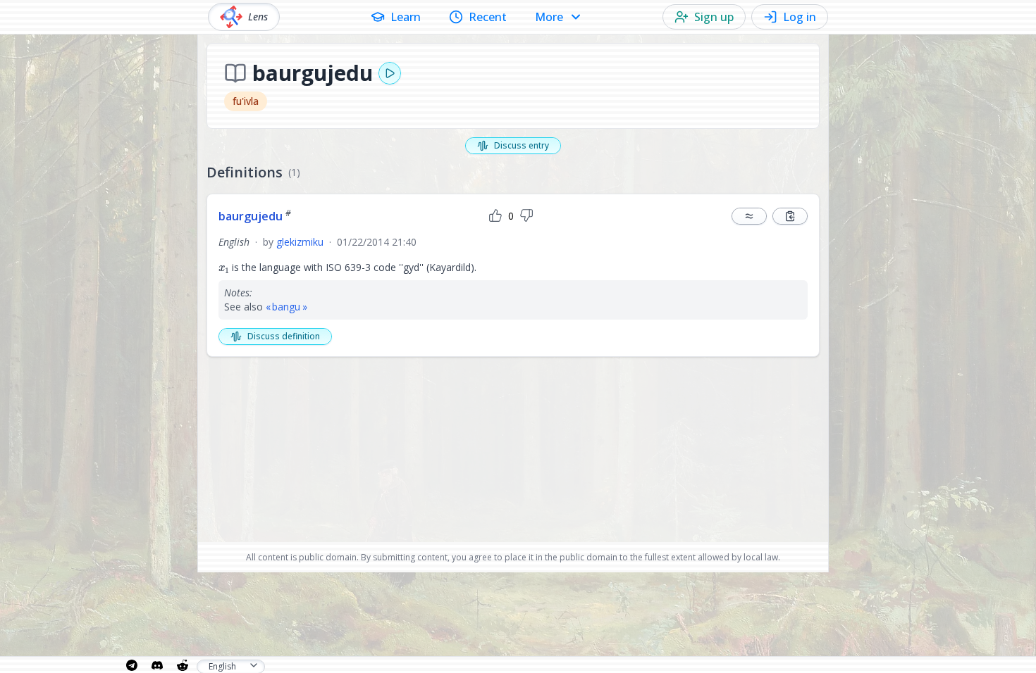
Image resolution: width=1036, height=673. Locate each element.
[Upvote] (495, 216)
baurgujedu (254, 216)
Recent (488, 17)
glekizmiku (299, 242)
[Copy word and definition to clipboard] (790, 216)
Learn (405, 17)
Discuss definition (283, 336)
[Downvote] (526, 216)
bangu (286, 306)
